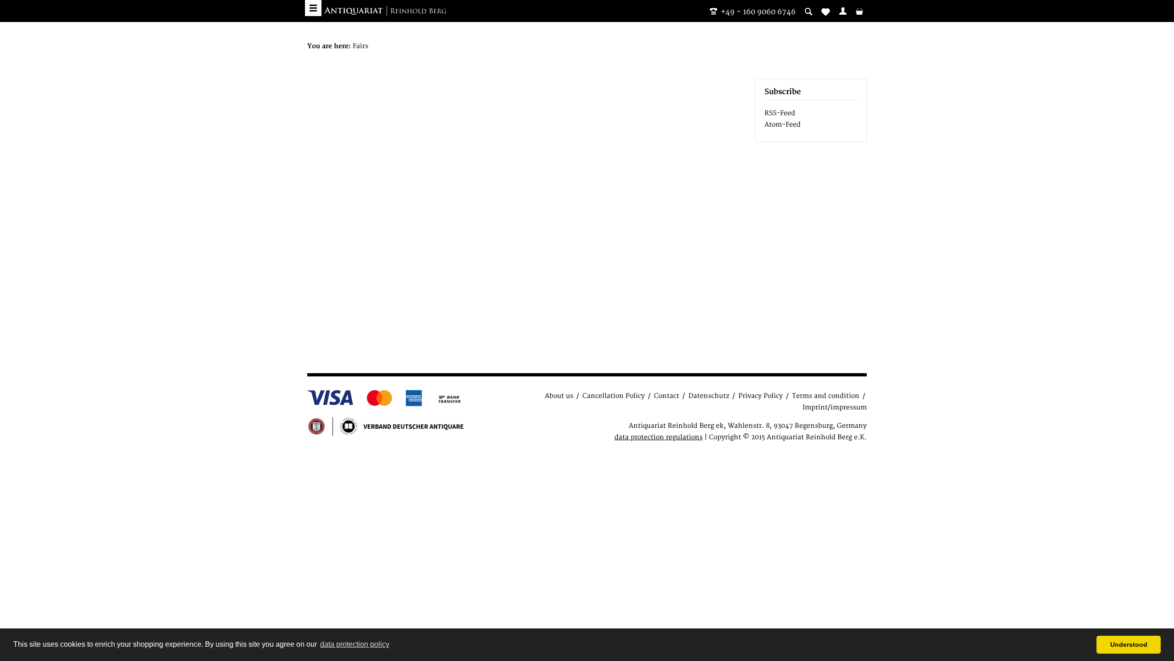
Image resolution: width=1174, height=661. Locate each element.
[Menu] (313, 8)
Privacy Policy (760, 396)
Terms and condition (825, 396)
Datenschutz (708, 396)
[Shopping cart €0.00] (859, 11)
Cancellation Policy (613, 396)
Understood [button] (1128, 644)
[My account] (843, 11)
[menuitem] (843, 11)
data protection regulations (659, 437)
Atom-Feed (782, 125)
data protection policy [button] (354, 644)
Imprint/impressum (835, 407)
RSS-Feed (779, 113)
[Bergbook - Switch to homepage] (385, 11)
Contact (666, 396)
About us (559, 396)
